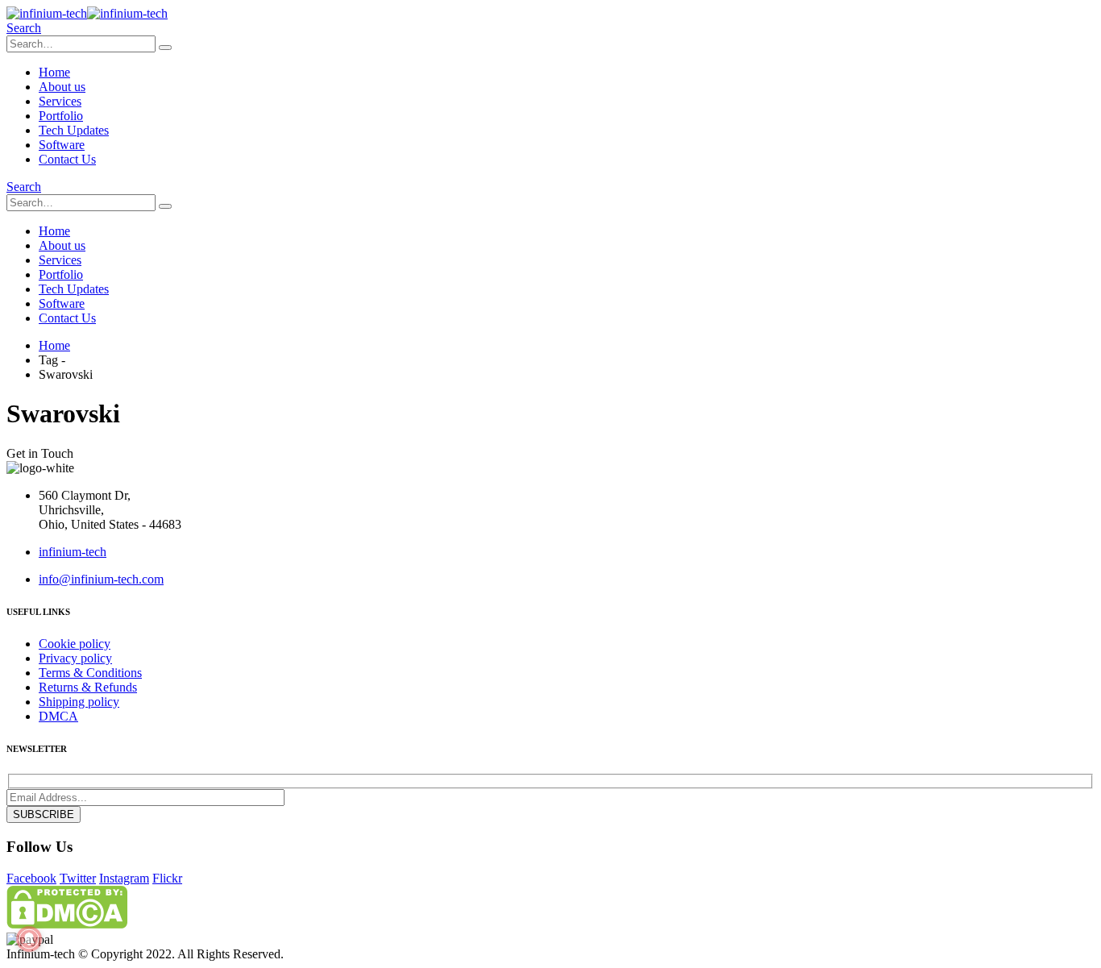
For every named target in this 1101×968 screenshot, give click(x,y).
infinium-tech (72, 552)
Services (60, 101)
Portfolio (61, 116)
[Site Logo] (87, 13)
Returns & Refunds (88, 687)
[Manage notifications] (29, 939)
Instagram (124, 878)
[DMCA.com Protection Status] (66, 924)
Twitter (78, 878)
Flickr (167, 878)
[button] (23, 28)
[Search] (165, 47)
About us (62, 86)
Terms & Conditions (90, 672)
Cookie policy (74, 643)
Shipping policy (79, 701)
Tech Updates (74, 130)
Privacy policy (75, 658)
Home (54, 72)
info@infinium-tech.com (101, 579)
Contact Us (67, 159)
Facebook (31, 878)
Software (62, 145)
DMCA (58, 716)
